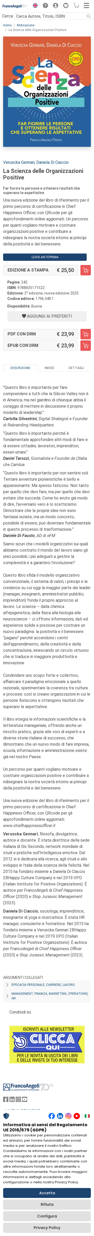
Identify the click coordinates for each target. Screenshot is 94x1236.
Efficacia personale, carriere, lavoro (43, 985)
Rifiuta (47, 1204)
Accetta (47, 1193)
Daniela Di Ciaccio (52, 162)
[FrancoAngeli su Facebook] (5, 1100)
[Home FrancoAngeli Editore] (15, 6)
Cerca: (8, 16)
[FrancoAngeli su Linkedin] (12, 1100)
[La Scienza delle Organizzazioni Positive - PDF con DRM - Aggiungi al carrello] (85, 334)
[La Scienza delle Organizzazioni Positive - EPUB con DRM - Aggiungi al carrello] (85, 345)
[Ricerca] (89, 16)
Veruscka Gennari (18, 162)
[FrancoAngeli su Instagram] (18, 1100)
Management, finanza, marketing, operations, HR (49, 996)
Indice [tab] (49, 368)
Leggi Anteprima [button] (45, 257)
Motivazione (25, 25)
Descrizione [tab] (20, 368)
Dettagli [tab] (76, 368)
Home (7, 25)
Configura (47, 1216)
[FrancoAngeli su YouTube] (24, 1100)
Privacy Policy (47, 1227)
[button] (34, 6)
